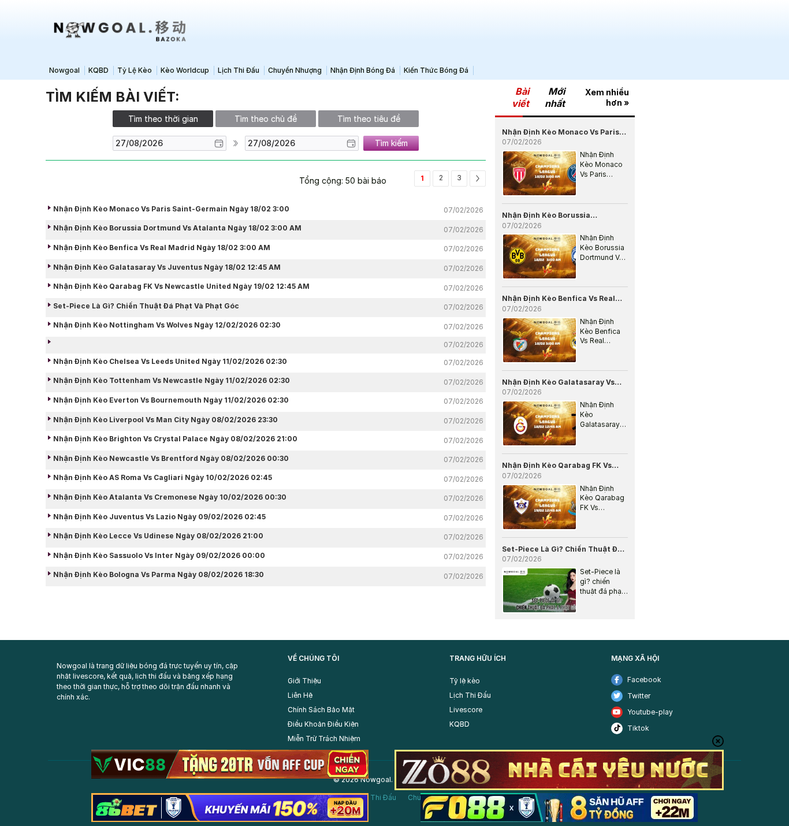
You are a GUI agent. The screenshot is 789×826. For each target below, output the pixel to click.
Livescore (465, 709)
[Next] (477, 178)
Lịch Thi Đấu (470, 695)
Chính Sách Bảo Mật (321, 709)
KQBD (459, 724)
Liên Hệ (300, 695)
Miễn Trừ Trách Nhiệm (324, 738)
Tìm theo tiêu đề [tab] (368, 119)
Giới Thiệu (304, 680)
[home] (117, 30)
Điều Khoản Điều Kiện (323, 724)
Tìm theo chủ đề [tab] (266, 119)
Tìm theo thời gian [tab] (163, 119)
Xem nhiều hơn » (607, 97)
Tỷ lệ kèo (464, 680)
